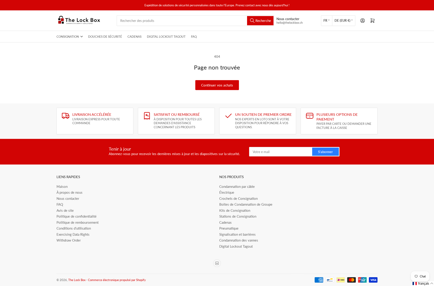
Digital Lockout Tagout (166, 36)
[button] (423, 283)
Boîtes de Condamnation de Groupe (245, 204)
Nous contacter (68, 198)
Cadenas (134, 36)
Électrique (226, 192)
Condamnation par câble (237, 186)
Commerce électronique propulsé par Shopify (117, 280)
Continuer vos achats (217, 85)
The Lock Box (76, 280)
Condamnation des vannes (238, 240)
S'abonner (325, 152)
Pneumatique (228, 228)
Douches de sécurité (105, 36)
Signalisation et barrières (237, 234)
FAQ (194, 36)
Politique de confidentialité (77, 216)
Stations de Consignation (237, 216)
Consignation (68, 36)
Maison (62, 186)
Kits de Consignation (234, 210)
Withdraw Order (69, 240)
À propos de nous (70, 192)
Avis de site (65, 210)
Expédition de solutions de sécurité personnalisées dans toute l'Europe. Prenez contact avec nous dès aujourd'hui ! (217, 5)
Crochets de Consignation (238, 198)
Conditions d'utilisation (74, 228)
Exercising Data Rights (73, 234)
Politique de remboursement (78, 222)
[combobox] (195, 20)
